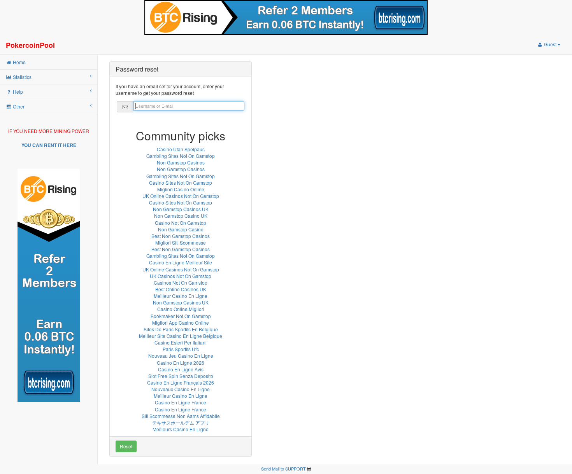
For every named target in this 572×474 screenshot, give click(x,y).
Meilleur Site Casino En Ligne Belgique (180, 335)
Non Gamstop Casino (181, 229)
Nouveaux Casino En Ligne (180, 389)
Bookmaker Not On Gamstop (181, 316)
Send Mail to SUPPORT (283, 468)
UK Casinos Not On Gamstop (180, 276)
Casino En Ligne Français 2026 (180, 382)
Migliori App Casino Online (180, 322)
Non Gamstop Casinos (181, 162)
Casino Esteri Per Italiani (180, 342)
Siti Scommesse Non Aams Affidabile (181, 416)
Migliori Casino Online (180, 189)
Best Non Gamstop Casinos (180, 236)
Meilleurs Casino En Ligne (181, 429)
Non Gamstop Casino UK (180, 215)
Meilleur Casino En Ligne (180, 295)
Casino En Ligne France (180, 402)
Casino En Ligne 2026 (180, 362)
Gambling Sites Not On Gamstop (180, 155)
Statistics (22, 76)
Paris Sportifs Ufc (181, 349)
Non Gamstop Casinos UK (181, 209)
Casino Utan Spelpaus (181, 149)
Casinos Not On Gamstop (180, 282)
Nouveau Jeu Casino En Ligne (180, 355)
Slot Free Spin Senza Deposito (180, 376)
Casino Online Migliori (180, 309)
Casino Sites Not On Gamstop (180, 182)
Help (17, 91)
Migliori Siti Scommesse (180, 242)
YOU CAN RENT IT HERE (48, 145)
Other (18, 106)
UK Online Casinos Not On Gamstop (180, 195)
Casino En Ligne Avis (181, 369)
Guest (550, 44)
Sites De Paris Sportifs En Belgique (181, 329)
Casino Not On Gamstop (180, 222)
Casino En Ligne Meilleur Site (180, 262)
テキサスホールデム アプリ (180, 422)
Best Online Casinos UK (180, 289)
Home (19, 62)
